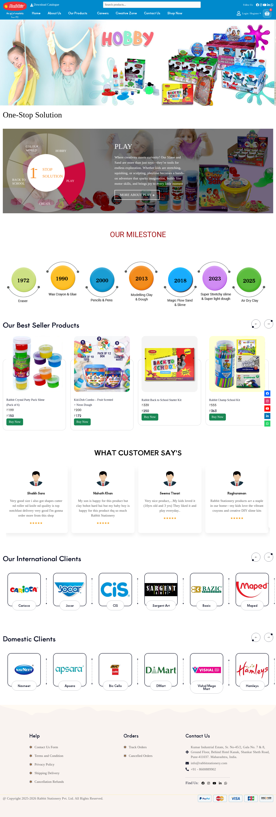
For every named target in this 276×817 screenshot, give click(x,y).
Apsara (24, 681)
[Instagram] (267, 401)
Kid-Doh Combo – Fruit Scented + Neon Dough (25, 402)
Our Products (77, 13)
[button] (249, 13)
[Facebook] (267, 393)
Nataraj (252, 681)
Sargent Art (161, 600)
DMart (115, 681)
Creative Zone (126, 13)
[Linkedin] (267, 416)
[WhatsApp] (267, 424)
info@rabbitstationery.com (209, 758)
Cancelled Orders (140, 751)
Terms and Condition (49, 751)
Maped (252, 600)
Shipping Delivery (47, 768)
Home (36, 13)
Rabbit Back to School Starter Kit (94, 400)
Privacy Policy (44, 759)
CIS (115, 600)
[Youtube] (267, 408)
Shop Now (174, 13)
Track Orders (138, 742)
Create (128, 144)
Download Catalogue (46, 4)
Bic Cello (69, 681)
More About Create (138, 197)
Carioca (24, 600)
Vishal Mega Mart (161, 682)
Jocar (70, 600)
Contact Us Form (46, 742)
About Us (54, 13)
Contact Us (152, 13)
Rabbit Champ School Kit (157, 400)
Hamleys (206, 681)
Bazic (207, 600)
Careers (103, 13)
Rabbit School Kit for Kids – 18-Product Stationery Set (228, 402)
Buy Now (15, 421)
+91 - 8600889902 (203, 764)
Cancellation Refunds (49, 777)
